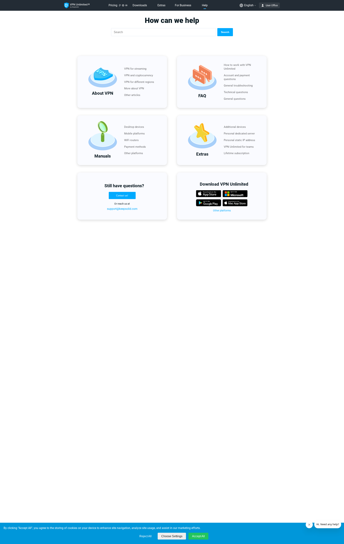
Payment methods (135, 146)
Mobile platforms (134, 133)
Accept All (198, 536)
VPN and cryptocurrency (138, 75)
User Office (272, 5)
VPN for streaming (135, 68)
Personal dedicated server (239, 133)
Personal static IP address (239, 140)
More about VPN (134, 88)
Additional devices (235, 127)
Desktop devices (134, 127)
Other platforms (133, 153)
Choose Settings (171, 536)
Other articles (132, 95)
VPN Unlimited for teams (239, 146)
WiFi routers (131, 140)
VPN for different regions (139, 82)
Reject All (145, 536)
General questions (235, 98)
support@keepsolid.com (122, 209)
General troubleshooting (238, 85)
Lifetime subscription (236, 153)
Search (225, 32)
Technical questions (236, 92)
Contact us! (122, 195)
